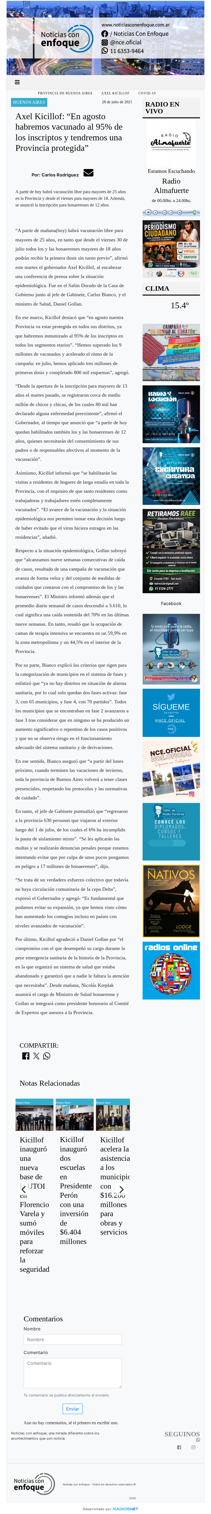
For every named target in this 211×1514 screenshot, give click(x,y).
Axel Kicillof (115, 93)
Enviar (72, 1409)
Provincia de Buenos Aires (65, 93)
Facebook (171, 603)
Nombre (32, 1328)
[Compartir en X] (36, 1057)
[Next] (121, 1189)
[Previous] (24, 1189)
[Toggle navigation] (17, 82)
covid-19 (147, 93)
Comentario (36, 1352)
